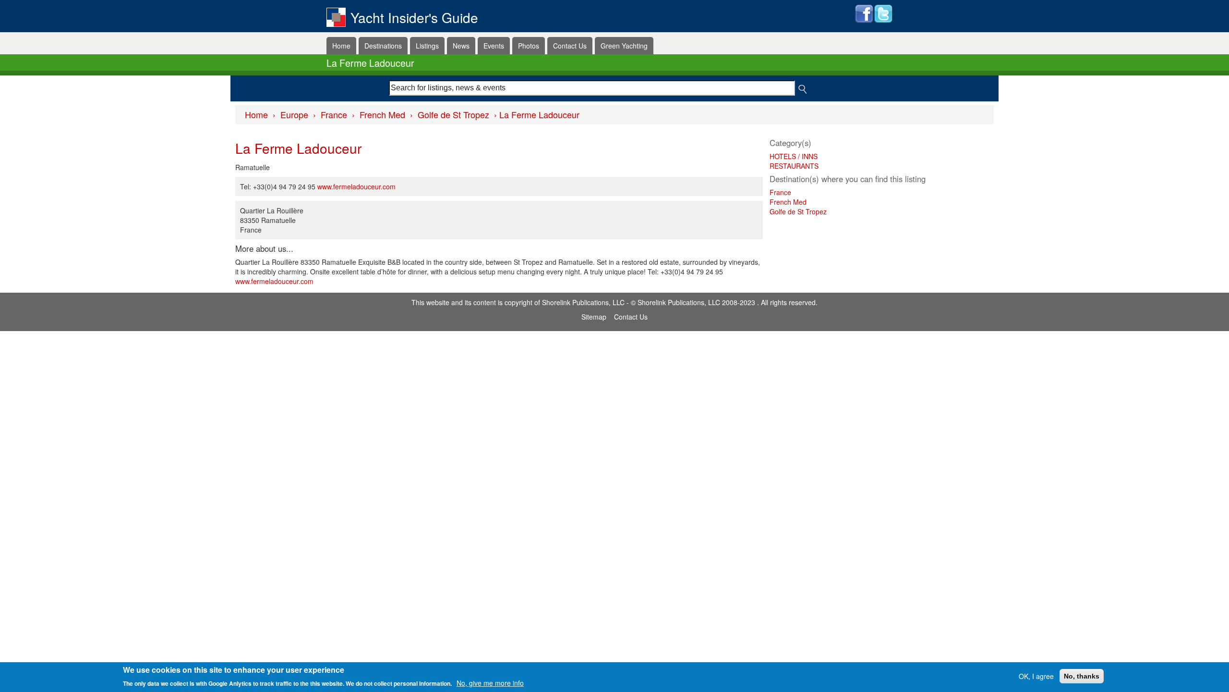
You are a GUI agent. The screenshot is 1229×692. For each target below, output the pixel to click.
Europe (294, 114)
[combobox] (592, 88)
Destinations (383, 45)
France (334, 114)
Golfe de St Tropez (453, 114)
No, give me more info (490, 682)
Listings (427, 45)
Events (493, 45)
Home (341, 45)
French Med (382, 114)
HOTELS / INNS (794, 156)
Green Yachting (624, 45)
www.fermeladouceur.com (356, 186)
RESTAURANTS (794, 166)
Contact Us (570, 45)
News (461, 45)
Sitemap (593, 316)
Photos (528, 45)
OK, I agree (1036, 676)
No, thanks (1081, 676)
